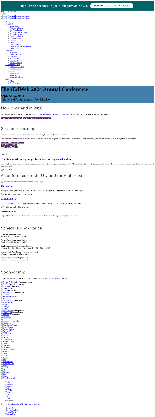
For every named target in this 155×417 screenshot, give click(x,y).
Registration (9, 42)
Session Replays (16, 63)
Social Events (15, 59)
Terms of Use (10, 414)
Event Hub (9, 24)
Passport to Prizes (16, 36)
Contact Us (9, 408)
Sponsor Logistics (16, 77)
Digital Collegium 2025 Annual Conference (52, 114)
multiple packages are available (56, 278)
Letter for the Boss (16, 48)
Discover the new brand (112, 5)
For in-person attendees (18, 32)
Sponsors (13, 75)
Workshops (14, 61)
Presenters (13, 57)
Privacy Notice (10, 412)
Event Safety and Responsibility (21, 46)
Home (7, 22)
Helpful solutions (9, 199)
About (7, 79)
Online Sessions (15, 54)
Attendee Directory (17, 28)
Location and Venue (12, 65)
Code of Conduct (11, 410)
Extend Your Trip (16, 69)
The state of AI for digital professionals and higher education (36, 159)
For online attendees (17, 34)
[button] (11, 118)
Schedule (8, 50)
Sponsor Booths (15, 38)
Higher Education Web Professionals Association (24, 404)
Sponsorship (9, 71)
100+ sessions (7, 186)
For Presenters (15, 83)
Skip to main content (8, 11)
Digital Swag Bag (16, 40)
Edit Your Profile (16, 30)
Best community (8, 211)
